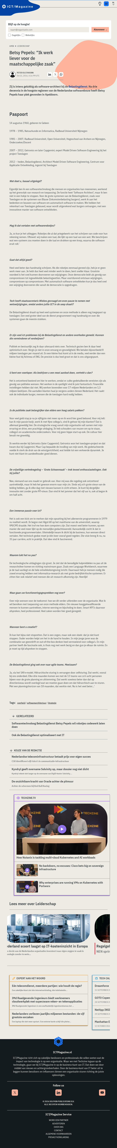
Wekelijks (30, 35)
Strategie (52, 702)
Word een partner (58, 1120)
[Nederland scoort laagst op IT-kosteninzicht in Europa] (46, 928)
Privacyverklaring (58, 1137)
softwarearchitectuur (36, 702)
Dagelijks (16, 35)
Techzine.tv (28, 797)
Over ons (58, 1126)
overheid (21, 702)
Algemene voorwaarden (58, 1133)
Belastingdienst (77, 86)
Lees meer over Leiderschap (32, 903)
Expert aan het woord (31, 978)
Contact (58, 1130)
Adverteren (58, 1123)
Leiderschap (23, 46)
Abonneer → (100, 29)
